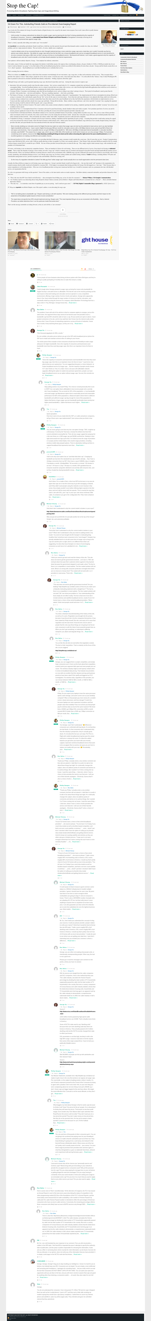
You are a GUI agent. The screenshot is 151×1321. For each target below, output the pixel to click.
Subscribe (140, 15)
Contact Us (115, 15)
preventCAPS (60, 479)
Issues (14, 15)
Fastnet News (124, 65)
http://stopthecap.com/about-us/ (66, 650)
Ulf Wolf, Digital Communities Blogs (84, 183)
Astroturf (15, 20)
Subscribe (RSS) (12, 1318)
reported (18, 187)
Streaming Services (38, 15)
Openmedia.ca (124, 70)
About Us (131, 15)
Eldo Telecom (124, 63)
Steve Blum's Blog (125, 72)
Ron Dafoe (64, 582)
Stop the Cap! (23, 5)
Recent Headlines (41, 20)
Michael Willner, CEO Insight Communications (97, 178)
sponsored (99, 183)
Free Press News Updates (126, 67)
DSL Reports (123, 61)
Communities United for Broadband (129, 57)
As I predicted (12, 46)
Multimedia (21, 15)
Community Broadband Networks (128, 59)
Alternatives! (123, 15)
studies (23, 74)
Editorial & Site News (30, 20)
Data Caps (21, 20)
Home (9, 15)
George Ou (53, 357)
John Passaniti (42, 286)
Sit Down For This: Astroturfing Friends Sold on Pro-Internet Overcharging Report (42, 24)
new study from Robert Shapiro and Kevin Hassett (49, 37)
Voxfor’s (89, 154)
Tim (64, 1132)
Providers (28, 15)
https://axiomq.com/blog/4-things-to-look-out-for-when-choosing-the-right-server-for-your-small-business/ (72, 134)
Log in (122, 48)
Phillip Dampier (47, 355)
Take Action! (107, 15)
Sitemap (9, 1319)
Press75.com (23, 1316)
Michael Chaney (52, 503)
